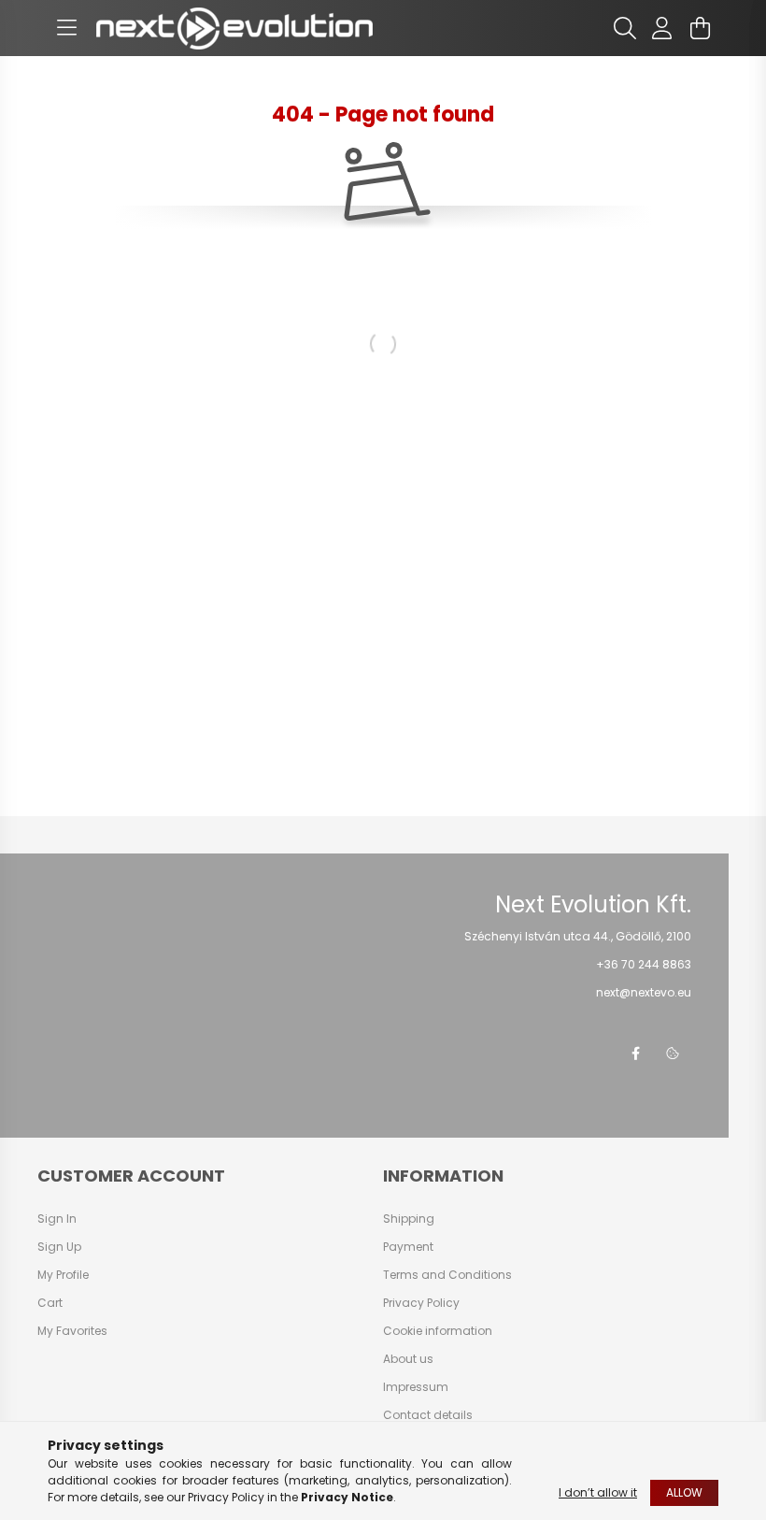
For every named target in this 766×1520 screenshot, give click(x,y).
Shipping (408, 1219)
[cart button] (699, 28)
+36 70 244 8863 (643, 964)
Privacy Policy (421, 1303)
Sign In (57, 1219)
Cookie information (437, 1331)
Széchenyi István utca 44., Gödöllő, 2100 (577, 936)
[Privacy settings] (672, 1053)
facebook (635, 1053)
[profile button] (662, 28)
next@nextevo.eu (643, 992)
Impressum (415, 1387)
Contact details (428, 1415)
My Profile (63, 1275)
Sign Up (59, 1247)
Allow (684, 1492)
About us (408, 1359)
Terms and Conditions (447, 1275)
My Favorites (72, 1331)
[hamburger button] (66, 28)
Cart (50, 1303)
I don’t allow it (598, 1492)
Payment (408, 1247)
